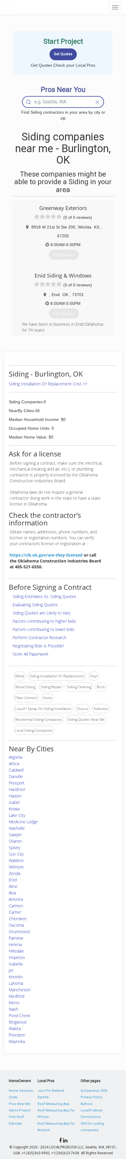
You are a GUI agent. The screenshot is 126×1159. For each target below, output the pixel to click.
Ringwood (17, 1022)
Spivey (14, 847)
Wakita (15, 1028)
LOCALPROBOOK (37, 7)
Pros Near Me (19, 1104)
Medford (16, 996)
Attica (14, 763)
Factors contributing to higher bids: (44, 621)
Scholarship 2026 (94, 1091)
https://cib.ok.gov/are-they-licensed (46, 555)
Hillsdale (16, 951)
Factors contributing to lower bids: (44, 629)
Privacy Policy (91, 1097)
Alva (12, 893)
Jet (11, 970)
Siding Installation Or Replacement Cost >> (48, 384)
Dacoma (16, 925)
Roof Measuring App (53, 1104)
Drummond (19, 931)
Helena (15, 944)
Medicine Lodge (23, 821)
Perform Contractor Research (39, 637)
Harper (15, 796)
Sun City (16, 854)
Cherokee (18, 918)
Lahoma (16, 983)
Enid (13, 880)
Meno (14, 1002)
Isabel (14, 802)
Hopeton (17, 957)
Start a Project (19, 1110)
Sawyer (15, 834)
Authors (87, 1104)
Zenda (14, 873)
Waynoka (17, 1041)
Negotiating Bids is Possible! (38, 646)
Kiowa (14, 809)
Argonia (15, 757)
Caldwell (16, 770)
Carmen (16, 905)
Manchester (20, 989)
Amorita (16, 899)
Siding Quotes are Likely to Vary (41, 613)
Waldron (16, 860)
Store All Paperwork (30, 654)
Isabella (16, 964)
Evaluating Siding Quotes (35, 604)
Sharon (15, 841)
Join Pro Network (51, 1091)
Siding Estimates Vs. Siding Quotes (44, 596)
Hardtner (17, 789)
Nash (13, 1009)
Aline (13, 886)
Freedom (17, 1035)
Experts (43, 1097)
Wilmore (16, 867)
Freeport (17, 783)
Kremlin (16, 977)
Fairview (16, 938)
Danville (16, 776)
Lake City (17, 815)
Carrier (15, 912)
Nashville (17, 828)
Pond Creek (19, 1015)
